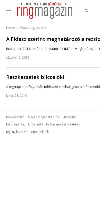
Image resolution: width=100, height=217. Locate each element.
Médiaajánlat (15, 124)
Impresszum (15, 117)
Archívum (70, 117)
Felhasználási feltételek (63, 124)
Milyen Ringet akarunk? (44, 117)
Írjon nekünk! (40, 132)
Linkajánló (35, 124)
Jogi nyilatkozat (17, 132)
